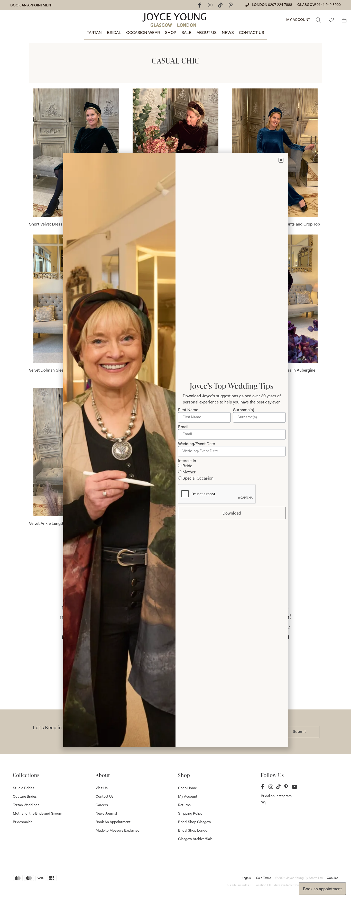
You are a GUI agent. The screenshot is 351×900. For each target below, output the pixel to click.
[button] (281, 160)
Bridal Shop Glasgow (194, 822)
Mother (189, 472)
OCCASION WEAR (143, 33)
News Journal (106, 814)
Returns (184, 805)
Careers (102, 805)
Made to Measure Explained (118, 831)
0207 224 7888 (280, 5)
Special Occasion (198, 478)
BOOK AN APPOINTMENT (31, 5)
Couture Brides (25, 797)
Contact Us (105, 797)
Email (183, 427)
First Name (188, 410)
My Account (187, 797)
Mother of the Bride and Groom (37, 814)
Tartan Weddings (26, 805)
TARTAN (94, 33)
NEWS (228, 33)
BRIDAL (114, 33)
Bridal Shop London (193, 831)
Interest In (187, 461)
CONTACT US (251, 33)
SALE (186, 33)
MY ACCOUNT (298, 20)
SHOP (170, 33)
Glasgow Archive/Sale (195, 839)
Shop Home (187, 788)
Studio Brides (23, 788)
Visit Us (102, 788)
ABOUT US (207, 33)
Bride (187, 466)
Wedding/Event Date (196, 444)
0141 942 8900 (329, 5)
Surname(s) (243, 410)
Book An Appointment (113, 822)
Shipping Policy (190, 814)
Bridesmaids (22, 822)
